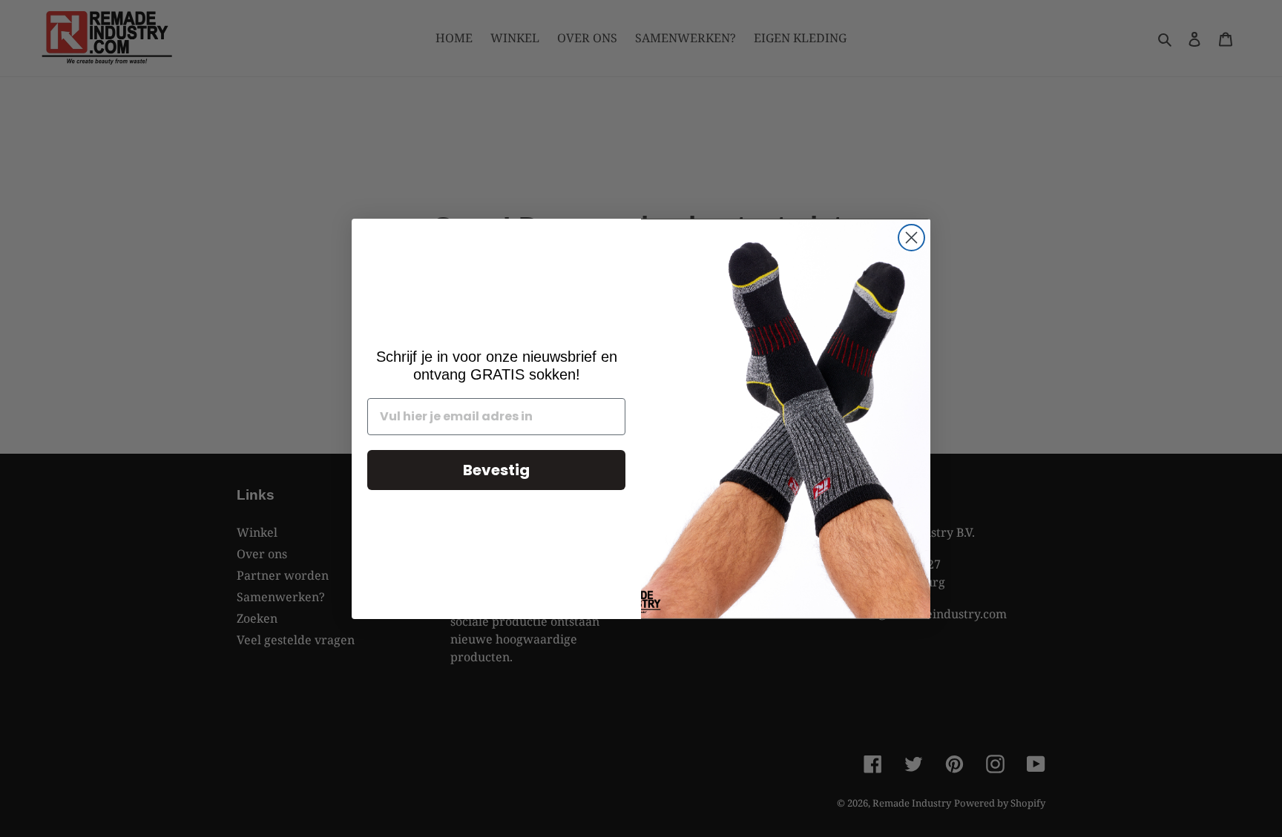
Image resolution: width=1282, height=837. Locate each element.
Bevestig (496, 470)
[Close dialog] (911, 238)
